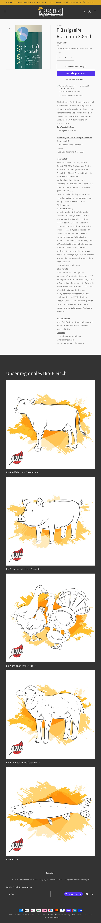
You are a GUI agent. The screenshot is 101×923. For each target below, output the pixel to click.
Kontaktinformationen (51, 917)
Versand (67, 48)
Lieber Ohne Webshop (21, 915)
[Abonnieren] (47, 894)
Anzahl (59, 53)
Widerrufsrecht (56, 879)
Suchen (15, 879)
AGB (73, 915)
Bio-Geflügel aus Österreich (19, 665)
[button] (5, 11)
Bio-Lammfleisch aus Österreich (22, 762)
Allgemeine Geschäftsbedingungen (34, 879)
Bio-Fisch (10, 859)
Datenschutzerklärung (62, 915)
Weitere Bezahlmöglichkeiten (75, 79)
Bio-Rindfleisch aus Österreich (21, 472)
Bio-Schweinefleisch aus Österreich (23, 569)
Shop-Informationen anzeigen (71, 95)
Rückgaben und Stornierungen (77, 879)
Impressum (88, 915)
